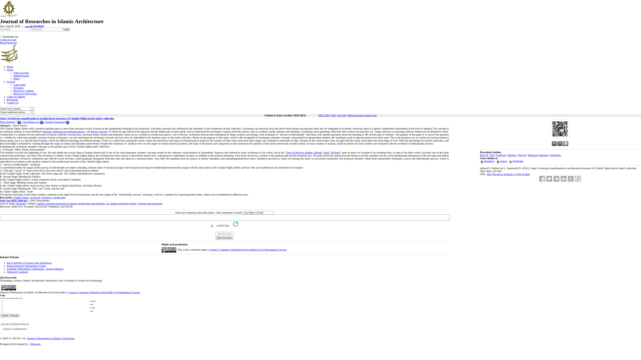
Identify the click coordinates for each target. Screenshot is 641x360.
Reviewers (12, 99)
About (10, 69)
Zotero (503, 161)
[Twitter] (549, 179)
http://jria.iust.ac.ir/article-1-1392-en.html (508, 174)
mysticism (35, 197)
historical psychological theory (69, 131)
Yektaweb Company (17, 271)
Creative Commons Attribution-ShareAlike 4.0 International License (104, 292)
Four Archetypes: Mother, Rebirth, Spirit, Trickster (313, 152)
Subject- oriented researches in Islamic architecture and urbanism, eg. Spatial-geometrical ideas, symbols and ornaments (99, 203)
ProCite (522, 155)
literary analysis (99, 131)
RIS (492, 155)
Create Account (8, 39)
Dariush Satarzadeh (55, 122)
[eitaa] (578, 179)
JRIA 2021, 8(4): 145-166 (332, 115)
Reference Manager (538, 155)
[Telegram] (556, 179)
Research (21, 203)
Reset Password (8, 42)
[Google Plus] (571, 179)
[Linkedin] (564, 179)
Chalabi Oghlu (21, 197)
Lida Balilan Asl (30, 122)
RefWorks (555, 155)
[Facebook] (542, 179)
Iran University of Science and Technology (29, 263)
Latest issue (19, 84)
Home (10, 66)
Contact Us (13, 102)
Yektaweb (35, 344)
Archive (11, 81)
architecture (59, 197)
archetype (47, 197)
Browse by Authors (23, 90)
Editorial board (21, 75)
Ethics (16, 78)
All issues (18, 87)
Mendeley (489, 161)
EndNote (501, 155)
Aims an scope (21, 72)
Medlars (512, 155)
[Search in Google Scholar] (19, 123)
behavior (47, 131)
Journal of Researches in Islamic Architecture (50, 338)
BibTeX (484, 155)
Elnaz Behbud (7, 122)
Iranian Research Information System (26, 265)
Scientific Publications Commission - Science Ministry (35, 269)
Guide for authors (16, 96)
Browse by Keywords (25, 93)
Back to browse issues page (362, 115)
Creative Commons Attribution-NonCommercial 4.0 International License (248, 249)
